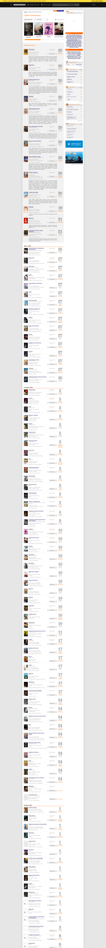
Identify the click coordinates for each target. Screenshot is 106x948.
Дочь (30, 724)
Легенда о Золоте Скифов (35, 141)
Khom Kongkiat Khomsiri (38, 684)
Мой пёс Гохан (32, 622)
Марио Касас (31, 412)
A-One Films (60, 790)
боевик (76, 57)
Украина (61, 10)
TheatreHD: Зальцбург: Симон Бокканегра (36, 231)
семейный (70, 54)
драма (78, 55)
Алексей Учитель (37, 540)
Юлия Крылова (36, 676)
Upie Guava (37, 371)
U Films (73, 37)
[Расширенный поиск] (76, 4)
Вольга (60, 83)
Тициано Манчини (37, 513)
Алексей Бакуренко (32, 146)
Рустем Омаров (32, 70)
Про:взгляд (60, 355)
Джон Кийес (35, 818)
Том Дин (34, 869)
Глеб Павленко (36, 736)
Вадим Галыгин (31, 829)
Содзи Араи (31, 356)
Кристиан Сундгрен (37, 838)
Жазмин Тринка (36, 800)
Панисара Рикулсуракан (42, 748)
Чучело (30, 291)
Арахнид (30, 883)
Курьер (30, 656)
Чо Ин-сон (37, 551)
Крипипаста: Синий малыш (34, 308)
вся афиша (80, 66)
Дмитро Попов (37, 932)
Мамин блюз (31, 909)
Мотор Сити (31, 49)
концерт (79, 51)
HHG (73, 36)
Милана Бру (40, 585)
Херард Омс (37, 409)
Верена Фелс (37, 478)
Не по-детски (31, 450)
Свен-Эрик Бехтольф (38, 379)
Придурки (31, 96)
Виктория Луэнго (38, 791)
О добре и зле (31, 892)
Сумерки (30, 639)
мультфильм (73, 53)
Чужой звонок (31, 605)
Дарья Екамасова (41, 679)
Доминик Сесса (31, 464)
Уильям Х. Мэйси (37, 821)
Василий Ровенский (37, 809)
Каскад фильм (69, 41)
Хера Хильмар (31, 395)
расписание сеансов (79, 64)
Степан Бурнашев (37, 354)
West (79, 37)
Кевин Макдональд (40, 426)
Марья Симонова (32, 297)
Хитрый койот (31, 554)
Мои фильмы (52, 53)
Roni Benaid (37, 495)
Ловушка (30, 317)
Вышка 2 (30, 707)
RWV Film (60, 270)
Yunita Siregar (31, 897)
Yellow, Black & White (73, 38)
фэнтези (76, 56)
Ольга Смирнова (39, 846)
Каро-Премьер (60, 53)
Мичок (32, 628)
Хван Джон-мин (31, 551)
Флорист (30, 769)
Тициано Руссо (36, 362)
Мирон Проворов (32, 653)
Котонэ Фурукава (37, 305)
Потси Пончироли (36, 52)
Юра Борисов (31, 704)
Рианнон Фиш (31, 197)
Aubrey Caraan (31, 498)
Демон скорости (32, 815)
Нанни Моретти (37, 797)
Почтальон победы (33, 484)
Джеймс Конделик (37, 320)
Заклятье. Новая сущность (34, 875)
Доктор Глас (31, 832)
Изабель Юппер (32, 114)
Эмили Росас (36, 159)
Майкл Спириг (37, 710)
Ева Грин (38, 437)
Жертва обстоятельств (34, 79)
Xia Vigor (35, 498)
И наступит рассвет (33, 300)
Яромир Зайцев (31, 331)
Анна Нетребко (38, 636)
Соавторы (31, 597)
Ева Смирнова (31, 420)
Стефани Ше (38, 903)
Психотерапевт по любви (34, 359)
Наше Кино (60, 330)
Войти (93, 4)
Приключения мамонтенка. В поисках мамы (38, 824)
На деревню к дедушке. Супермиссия (36, 777)
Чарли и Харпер (32, 866)
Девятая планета (32, 699)
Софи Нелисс (31, 162)
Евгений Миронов (32, 543)
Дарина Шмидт (36, 286)
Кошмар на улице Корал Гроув (35, 342)
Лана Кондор (35, 560)
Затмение (48, 36)
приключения (70, 56)
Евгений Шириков (32, 730)
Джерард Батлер (37, 271)
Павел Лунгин (36, 260)
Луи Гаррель (31, 800)
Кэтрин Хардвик (36, 642)
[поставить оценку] (48, 54)
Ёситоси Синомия (37, 303)
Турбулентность (32, 389)
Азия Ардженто (38, 365)
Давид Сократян (38, 602)
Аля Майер (31, 611)
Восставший (31, 563)
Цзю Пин (30, 508)
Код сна (30, 334)
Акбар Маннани (40, 178)
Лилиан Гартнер (31, 481)
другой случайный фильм (78, 164)
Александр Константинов (33, 679)
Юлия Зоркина (37, 288)
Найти (78, 4)
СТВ (77, 45)
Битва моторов (32, 944)
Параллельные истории (34, 108)
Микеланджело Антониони (39, 531)
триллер (79, 56)
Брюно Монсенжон (37, 523)
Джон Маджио (36, 921)
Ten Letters (60, 160)
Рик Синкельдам (39, 780)
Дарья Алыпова (38, 855)
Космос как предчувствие (58, 36)
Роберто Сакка (37, 254)
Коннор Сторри (31, 339)
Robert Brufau (36, 212)
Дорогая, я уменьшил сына (34, 501)
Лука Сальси (31, 237)
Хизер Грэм (31, 880)
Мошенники (31, 64)
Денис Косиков (36, 611)
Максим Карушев (38, 297)
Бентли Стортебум (32, 446)
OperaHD (60, 234)
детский (69, 52)
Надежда (30, 546)
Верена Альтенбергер (39, 481)
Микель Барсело (32, 223)
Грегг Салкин (37, 889)
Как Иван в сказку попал (34, 647)
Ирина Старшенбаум (38, 704)
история (75, 52)
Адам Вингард (35, 667)
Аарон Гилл (35, 429)
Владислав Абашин (32, 846)
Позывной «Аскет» (32, 614)
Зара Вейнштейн (39, 783)
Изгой (30, 406)
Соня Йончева (31, 932)
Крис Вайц (34, 938)
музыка (72, 52)
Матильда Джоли (32, 365)
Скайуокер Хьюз (39, 446)
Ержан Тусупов (38, 70)
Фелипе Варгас (36, 345)
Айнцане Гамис (37, 906)
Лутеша (35, 373)
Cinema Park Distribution (60, 177)
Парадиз (60, 100)
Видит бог (31, 218)
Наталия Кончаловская (38, 852)
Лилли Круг (37, 339)
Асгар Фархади (37, 111)
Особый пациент (32, 841)
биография (69, 53)
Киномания (60, 471)
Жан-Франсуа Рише (41, 277)
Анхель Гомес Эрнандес (37, 886)
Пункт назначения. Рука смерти (35, 690)
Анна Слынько (31, 288)
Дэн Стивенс (36, 670)
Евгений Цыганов (32, 263)
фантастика (70, 58)
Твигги (30, 760)
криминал (78, 52)
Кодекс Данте (38, 36)
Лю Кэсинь (35, 505)
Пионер (60, 145)
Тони (30, 458)
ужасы (69, 57)
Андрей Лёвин (31, 594)
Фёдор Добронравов (39, 455)
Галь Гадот (31, 429)
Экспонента (60, 112)
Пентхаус (31, 351)
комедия (74, 54)
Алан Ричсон (31, 54)
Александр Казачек (39, 146)
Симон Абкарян (31, 863)
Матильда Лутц (31, 889)
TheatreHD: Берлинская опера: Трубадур (37, 630)
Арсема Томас (38, 713)
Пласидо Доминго (32, 516)
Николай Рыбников (37, 701)
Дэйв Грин (34, 557)
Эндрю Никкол (36, 443)
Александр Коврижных (33, 739)
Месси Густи (31, 373)
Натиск (30, 665)
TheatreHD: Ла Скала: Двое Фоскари (36, 511)
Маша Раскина (39, 757)
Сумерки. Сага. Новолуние (34, 935)
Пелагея (36, 829)
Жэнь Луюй (34, 508)
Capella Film (71, 35)
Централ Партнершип (60, 653)
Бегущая (30, 423)
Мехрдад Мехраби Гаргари (35, 176)
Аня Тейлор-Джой (36, 85)
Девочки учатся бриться (34, 752)
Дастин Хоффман (35, 766)
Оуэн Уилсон (36, 662)
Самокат (80, 45)
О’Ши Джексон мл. (37, 101)
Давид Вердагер (37, 412)
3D (70, 51)
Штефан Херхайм (37, 252)
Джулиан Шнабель (40, 269)
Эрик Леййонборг (37, 835)
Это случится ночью (33, 794)
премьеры (80, 101)
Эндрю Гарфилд (32, 568)
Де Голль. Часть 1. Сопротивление (36, 858)
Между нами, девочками (34, 571)
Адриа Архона (31, 670)
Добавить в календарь (60, 19)
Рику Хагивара (31, 305)
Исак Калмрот (31, 838)
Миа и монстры (32, 475)
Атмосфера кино (60, 279)
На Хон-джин (38, 548)
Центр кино (60, 296)
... (41, 70)
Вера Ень (30, 696)
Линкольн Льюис (37, 197)
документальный (78, 53)
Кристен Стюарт (32, 645)
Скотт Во (34, 659)
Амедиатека (60, 464)
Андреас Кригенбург (37, 234)
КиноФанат (60, 913)
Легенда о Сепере (33, 172)
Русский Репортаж (60, 305)
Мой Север (31, 673)
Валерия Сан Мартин (32, 314)
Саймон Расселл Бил (39, 863)
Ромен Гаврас (39, 82)
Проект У (30, 398)
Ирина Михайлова (36, 356)
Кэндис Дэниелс (36, 880)
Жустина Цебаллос (40, 314)
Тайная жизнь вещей (33, 440)
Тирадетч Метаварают (33, 687)
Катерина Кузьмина (32, 757)
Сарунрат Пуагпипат (41, 687)
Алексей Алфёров (37, 727)
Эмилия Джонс (37, 872)
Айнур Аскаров (37, 487)
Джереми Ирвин (37, 395)
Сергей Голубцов (37, 594)
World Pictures (60, 313)
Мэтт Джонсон (35, 461)
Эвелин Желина (37, 162)
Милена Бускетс (38, 223)
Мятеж (30, 274)
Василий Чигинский (37, 718)
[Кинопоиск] (20, 4)
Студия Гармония (60, 489)
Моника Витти (35, 534)
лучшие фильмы (79, 120)
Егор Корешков (31, 602)
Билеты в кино (47, 4)
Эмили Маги (37, 382)
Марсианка (31, 368)
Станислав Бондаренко (33, 585)
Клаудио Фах (39, 392)
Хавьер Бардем (31, 791)
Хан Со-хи (35, 403)
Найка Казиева (38, 577)
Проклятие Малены (33, 492)
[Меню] (11, 5)
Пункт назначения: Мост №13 (36, 126)
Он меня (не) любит (33, 192)
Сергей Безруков (32, 455)
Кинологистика (60, 372)
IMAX (68, 51)
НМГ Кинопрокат (60, 829)
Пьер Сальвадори (38, 470)
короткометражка (75, 51)
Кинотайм (60, 196)
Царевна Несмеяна (33, 807)
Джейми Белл (37, 568)
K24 (60, 262)
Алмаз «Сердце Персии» (34, 325)
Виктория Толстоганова (39, 263)
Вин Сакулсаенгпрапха (33, 748)
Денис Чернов (36, 591)
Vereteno (60, 130)
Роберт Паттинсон (38, 645)
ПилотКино (60, 364)
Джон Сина (31, 560)
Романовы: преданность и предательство (37, 716)
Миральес (31, 206)
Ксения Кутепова (39, 721)
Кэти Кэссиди (31, 821)
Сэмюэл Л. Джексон (32, 437)
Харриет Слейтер (32, 713)
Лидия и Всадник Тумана (35, 156)
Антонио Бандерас (38, 464)
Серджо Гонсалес (36, 311)
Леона (60, 338)
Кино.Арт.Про (60, 69)
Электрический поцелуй (34, 467)
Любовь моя (31, 786)
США (58, 10)
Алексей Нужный (37, 650)
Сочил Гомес (31, 348)
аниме (79, 58)
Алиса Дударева (32, 577)
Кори (29, 628)
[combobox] (63, 4)
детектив (78, 57)
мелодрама (72, 57)
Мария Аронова (38, 653)
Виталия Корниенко (39, 730)
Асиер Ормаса (31, 906)
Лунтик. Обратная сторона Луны (35, 283)
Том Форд (30, 924)
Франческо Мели (39, 516)
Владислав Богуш (37, 574)
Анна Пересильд (32, 855)
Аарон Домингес (37, 348)
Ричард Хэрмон (39, 322)
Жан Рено (36, 774)
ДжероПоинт (37, 129)
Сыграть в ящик (32, 432)
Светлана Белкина (37, 608)
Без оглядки (31, 849)
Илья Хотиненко (37, 294)
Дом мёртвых (31, 682)
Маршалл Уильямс (32, 322)
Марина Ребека (36, 237)
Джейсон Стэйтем (32, 280)
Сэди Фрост (39, 763)
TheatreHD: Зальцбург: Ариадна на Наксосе (38, 376)
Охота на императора (33, 580)
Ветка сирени (28, 37)
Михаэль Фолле (31, 254)
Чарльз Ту (34, 696)
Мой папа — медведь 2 (33, 415)
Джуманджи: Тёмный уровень (35, 742)
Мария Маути (36, 209)
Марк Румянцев (38, 331)
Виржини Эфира (38, 114)
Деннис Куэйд (31, 774)
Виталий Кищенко (32, 721)
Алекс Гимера (36, 220)
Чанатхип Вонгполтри (38, 745)
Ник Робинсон (31, 872)
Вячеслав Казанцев (37, 143)
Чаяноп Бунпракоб (37, 625)
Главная (25, 11)
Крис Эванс (31, 85)
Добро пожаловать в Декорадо (35, 900)
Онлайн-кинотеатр (34, 4)
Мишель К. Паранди (36, 337)
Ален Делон (31, 534)
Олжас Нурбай (37, 67)
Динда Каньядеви (37, 897)
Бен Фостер (36, 54)
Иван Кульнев (36, 328)
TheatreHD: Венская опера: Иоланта (36, 927)
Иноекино (60, 533)
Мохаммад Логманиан (33, 178)
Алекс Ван (36, 693)
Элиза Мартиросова (41, 739)
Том (35, 420)
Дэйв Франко (31, 101)
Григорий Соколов (32, 526)
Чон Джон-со (31, 403)
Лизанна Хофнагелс (32, 783)
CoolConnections (60, 222)
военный (73, 58)
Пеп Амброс (31, 212)
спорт (77, 58)
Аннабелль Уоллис (39, 280)
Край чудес (31, 588)
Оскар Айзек (31, 271)
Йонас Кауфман (32, 382)
